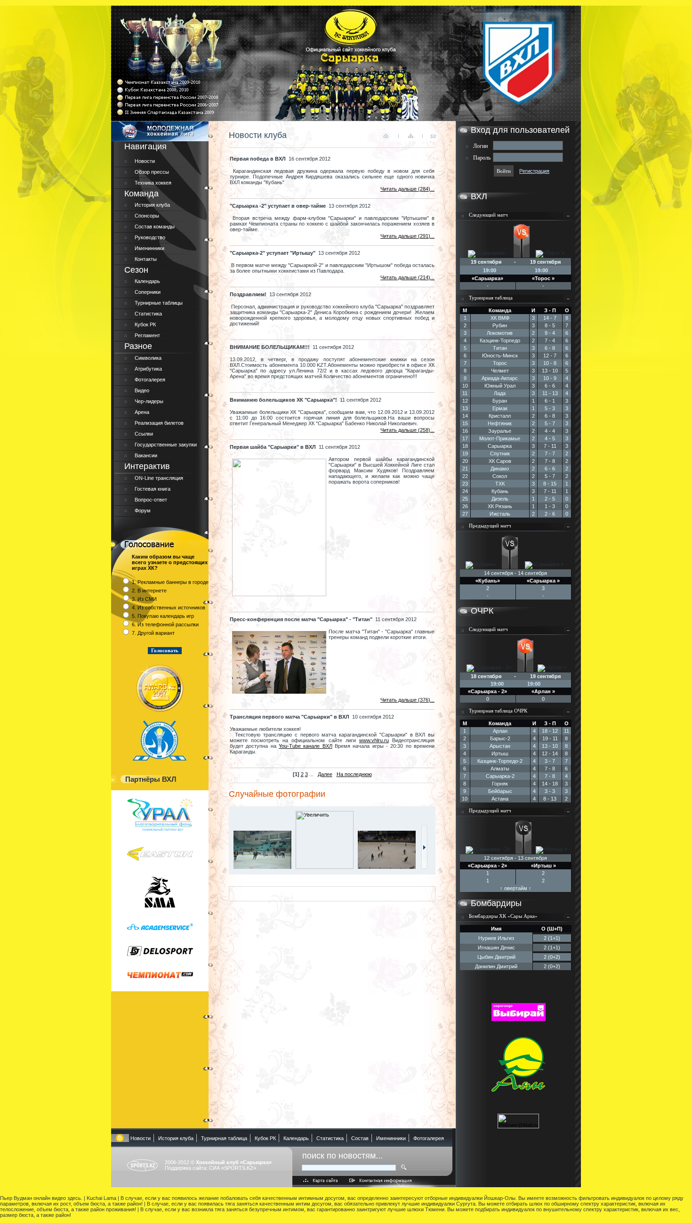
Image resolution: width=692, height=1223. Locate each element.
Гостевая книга (152, 489)
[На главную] (120, 1138)
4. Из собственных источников (168, 607)
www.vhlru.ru (374, 740)
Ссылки (144, 434)
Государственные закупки (166, 444)
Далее (325, 774)
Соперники (148, 292)
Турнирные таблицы (159, 303)
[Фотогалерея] (424, 867)
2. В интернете (149, 590)
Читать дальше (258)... (407, 430)
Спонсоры (147, 216)
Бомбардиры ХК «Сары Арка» (503, 916)
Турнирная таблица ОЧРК (498, 710)
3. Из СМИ (144, 599)
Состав (360, 1138)
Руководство (150, 237)
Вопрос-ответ (151, 499)
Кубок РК (145, 324)
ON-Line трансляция (159, 478)
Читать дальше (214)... (407, 277)
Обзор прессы (152, 172)
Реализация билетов (159, 423)
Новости (145, 161)
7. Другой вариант (153, 633)
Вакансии (146, 455)
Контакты (146, 259)
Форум (143, 510)
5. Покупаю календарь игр (163, 616)
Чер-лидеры (149, 401)
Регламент (147, 335)
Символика (148, 358)
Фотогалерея (150, 379)
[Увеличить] (264, 867)
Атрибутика (148, 369)
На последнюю (354, 774)
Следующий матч (488, 215)
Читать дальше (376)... (407, 700)
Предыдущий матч (490, 525)
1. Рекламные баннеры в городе (170, 582)
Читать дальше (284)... (407, 189)
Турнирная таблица (491, 297)
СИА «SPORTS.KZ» (232, 1168)
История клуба (152, 205)
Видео (142, 390)
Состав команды (155, 226)
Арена (142, 412)
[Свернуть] (568, 218)
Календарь (147, 281)
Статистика (148, 313)
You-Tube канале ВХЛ (305, 746)
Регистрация (534, 171)
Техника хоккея (153, 183)
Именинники (149, 248)
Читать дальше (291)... (407, 236)
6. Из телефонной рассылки (165, 624)
